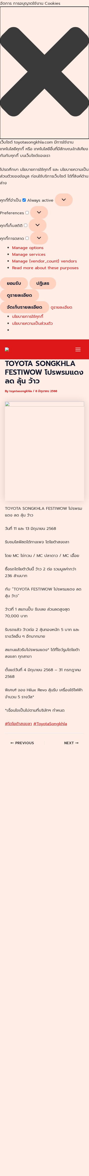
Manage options (28, 248)
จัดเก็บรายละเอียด (24, 307)
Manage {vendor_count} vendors (44, 261)
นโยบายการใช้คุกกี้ (27, 316)
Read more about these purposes (45, 268)
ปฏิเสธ (42, 283)
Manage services (28, 254)
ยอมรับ (14, 283)
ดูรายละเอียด (19, 295)
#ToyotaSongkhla (50, 724)
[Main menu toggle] (78, 349)
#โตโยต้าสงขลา (18, 724)
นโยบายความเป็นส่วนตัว (32, 323)
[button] (44, 73)
